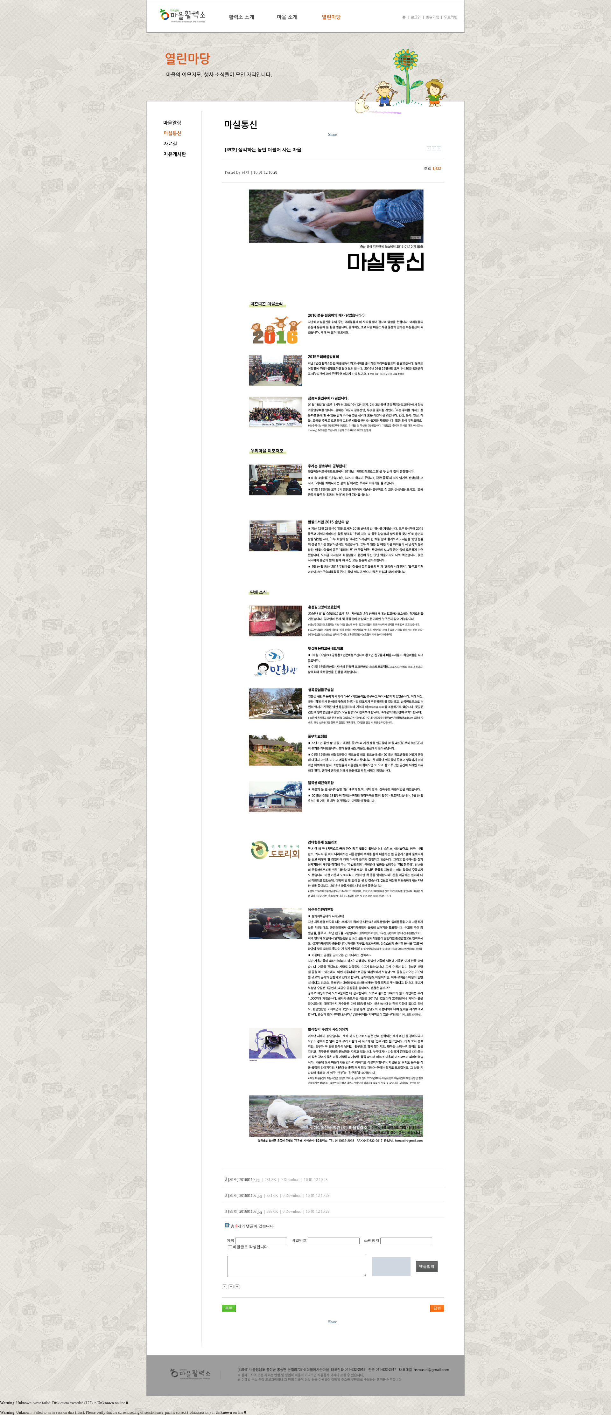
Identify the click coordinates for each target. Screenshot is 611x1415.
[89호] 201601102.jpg (245, 1195)
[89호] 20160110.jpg (244, 1179)
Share (332, 134)
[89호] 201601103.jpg (245, 1211)
